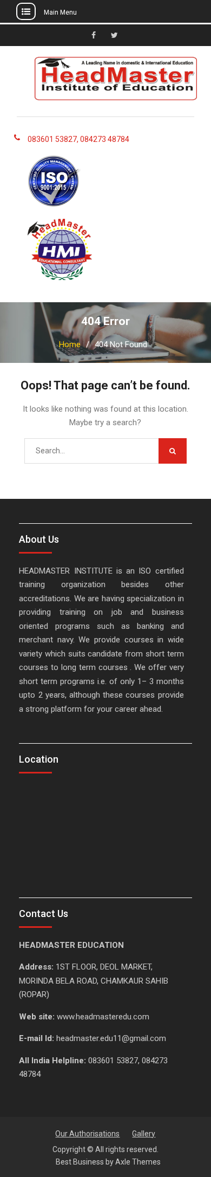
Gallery (143, 1133)
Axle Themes (138, 1162)
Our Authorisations (87, 1133)
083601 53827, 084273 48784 (78, 139)
